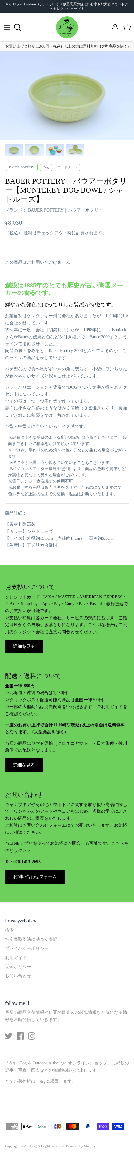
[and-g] (67, 27)
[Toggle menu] (7, 27)
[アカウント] (113, 27)
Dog (46, 167)
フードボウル (67, 167)
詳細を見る (24, 646)
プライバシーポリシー (27, 948)
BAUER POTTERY (21, 167)
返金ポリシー (18, 966)
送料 (28, 233)
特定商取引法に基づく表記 (31, 939)
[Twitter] (8, 1036)
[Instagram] (31, 1036)
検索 (9, 930)
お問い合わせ (18, 975)
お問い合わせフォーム (35, 876)
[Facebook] (20, 1036)
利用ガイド (16, 957)
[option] (67, 95)
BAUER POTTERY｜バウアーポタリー (65, 210)
